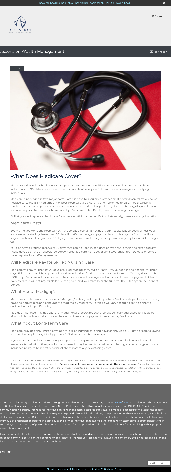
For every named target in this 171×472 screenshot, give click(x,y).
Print (17, 68)
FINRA (118, 402)
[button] (156, 16)
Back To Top (157, 463)
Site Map (5, 451)
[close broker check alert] (164, 3)
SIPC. (126, 402)
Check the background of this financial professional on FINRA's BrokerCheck (84, 3)
